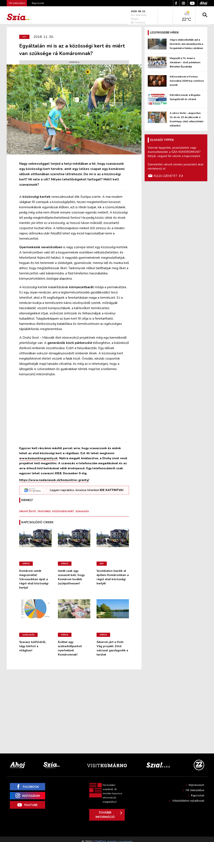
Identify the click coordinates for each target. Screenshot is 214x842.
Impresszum (196, 785)
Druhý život (27, 511)
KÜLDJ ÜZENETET (165, 176)
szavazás (82, 511)
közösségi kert (63, 511)
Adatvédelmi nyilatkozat (188, 801)
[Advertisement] (74, 409)
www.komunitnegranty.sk (38, 458)
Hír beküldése (195, 790)
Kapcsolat (38, 3)
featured (44, 511)
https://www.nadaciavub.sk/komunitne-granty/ (54, 480)
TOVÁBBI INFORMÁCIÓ (105, 815)
